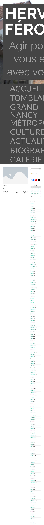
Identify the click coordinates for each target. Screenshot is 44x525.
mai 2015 (32, 446)
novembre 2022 (33, 284)
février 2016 (32, 430)
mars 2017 (32, 406)
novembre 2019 (33, 349)
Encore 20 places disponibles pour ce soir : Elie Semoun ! (22, 192)
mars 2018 (32, 385)
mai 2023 (32, 273)
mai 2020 (32, 338)
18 (37, 191)
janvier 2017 (32, 410)
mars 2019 (32, 363)
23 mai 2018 (5, 185)
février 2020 (32, 343)
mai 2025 (32, 230)
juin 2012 (32, 509)
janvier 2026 (32, 215)
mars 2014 (32, 471)
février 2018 (32, 386)
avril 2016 (32, 426)
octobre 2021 (33, 307)
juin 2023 (32, 271)
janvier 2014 (32, 475)
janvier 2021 (32, 323)
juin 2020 (32, 336)
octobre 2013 (33, 480)
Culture (6, 188)
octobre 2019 (33, 350)
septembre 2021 (33, 309)
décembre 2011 (33, 520)
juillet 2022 (32, 291)
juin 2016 (32, 422)
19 (38, 191)
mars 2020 (32, 341)
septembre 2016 (33, 417)
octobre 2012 (33, 502)
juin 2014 (32, 466)
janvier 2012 (32, 518)
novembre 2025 (33, 219)
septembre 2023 (33, 266)
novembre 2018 (33, 370)
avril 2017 (32, 404)
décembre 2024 (33, 239)
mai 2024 (32, 251)
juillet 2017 (32, 399)
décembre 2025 (33, 217)
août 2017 (32, 397)
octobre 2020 (33, 329)
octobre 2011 (33, 523)
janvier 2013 (32, 496)
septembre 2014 (33, 460)
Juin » (40, 196)
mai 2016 (32, 424)
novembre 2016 (33, 413)
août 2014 (32, 462)
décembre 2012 (33, 498)
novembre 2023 (33, 262)
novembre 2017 (33, 392)
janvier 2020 (32, 345)
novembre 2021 (33, 305)
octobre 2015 (33, 437)
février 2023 (32, 278)
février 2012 (32, 516)
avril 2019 (32, 361)
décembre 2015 (33, 433)
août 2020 (32, 332)
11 (37, 190)
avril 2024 (32, 253)
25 (37, 193)
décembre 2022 (33, 282)
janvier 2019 (32, 367)
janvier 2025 (32, 237)
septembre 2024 (33, 244)
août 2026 (32, 203)
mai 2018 (32, 381)
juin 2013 (32, 487)
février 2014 (32, 473)
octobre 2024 (33, 242)
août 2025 (32, 224)
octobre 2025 (33, 221)
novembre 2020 (33, 327)
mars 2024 (32, 255)
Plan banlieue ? (5, 192)
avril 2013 (32, 491)
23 (34, 193)
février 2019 (32, 365)
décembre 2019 (33, 347)
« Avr (31, 196)
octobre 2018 (33, 372)
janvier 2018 (32, 388)
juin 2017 (32, 401)
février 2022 (32, 300)
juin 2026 (32, 206)
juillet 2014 (32, 464)
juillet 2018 (32, 377)
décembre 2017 (33, 390)
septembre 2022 (33, 287)
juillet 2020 (32, 334)
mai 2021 (32, 316)
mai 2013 (32, 489)
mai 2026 (32, 208)
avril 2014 (32, 469)
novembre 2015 (33, 435)
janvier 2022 (32, 302)
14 (31, 191)
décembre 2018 (33, 368)
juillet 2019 (32, 356)
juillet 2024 (32, 248)
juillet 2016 (32, 421)
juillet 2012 (32, 507)
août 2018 (32, 376)
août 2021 (32, 311)
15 (32, 191)
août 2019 (32, 354)
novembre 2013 (33, 478)
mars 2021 (32, 320)
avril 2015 (32, 448)
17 (35, 191)
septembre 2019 (33, 352)
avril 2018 (32, 383)
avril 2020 (32, 340)
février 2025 (32, 235)
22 (32, 193)
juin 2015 (32, 444)
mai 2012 (32, 511)
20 (40, 191)
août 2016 (32, 419)
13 (40, 190)
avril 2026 (32, 210)
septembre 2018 (33, 374)
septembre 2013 (33, 482)
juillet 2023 (32, 269)
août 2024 (32, 246)
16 (34, 191)
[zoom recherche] (40, 168)
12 (38, 190)
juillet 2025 (32, 226)
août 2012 (32, 505)
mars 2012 (32, 514)
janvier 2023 (32, 280)
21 (31, 193)
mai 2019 (32, 359)
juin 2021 (32, 314)
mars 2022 (32, 298)
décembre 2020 (33, 325)
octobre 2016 (33, 415)
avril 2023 (32, 275)
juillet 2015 (32, 442)
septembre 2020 (33, 331)
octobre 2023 (33, 264)
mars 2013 (32, 493)
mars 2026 (32, 212)
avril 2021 (32, 318)
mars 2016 (32, 428)
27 (40, 193)
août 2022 (32, 289)
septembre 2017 (33, 395)
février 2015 (32, 451)
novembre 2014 (33, 457)
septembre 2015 (33, 439)
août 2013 (32, 484)
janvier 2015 (32, 453)
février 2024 (32, 257)
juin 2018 (32, 379)
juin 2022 (32, 293)
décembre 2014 (33, 455)
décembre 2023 (33, 260)
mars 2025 (32, 233)
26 (38, 193)
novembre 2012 (33, 500)
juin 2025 (32, 228)
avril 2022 (32, 296)
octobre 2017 (33, 394)
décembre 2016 (33, 412)
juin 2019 (32, 358)
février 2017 (32, 408)
